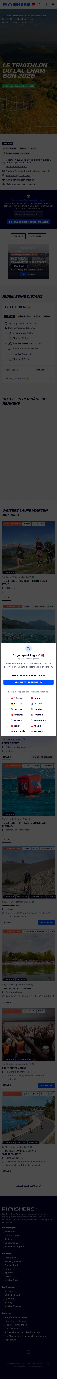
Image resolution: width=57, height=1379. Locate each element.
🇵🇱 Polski (36, 725)
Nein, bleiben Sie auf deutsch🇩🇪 (28, 675)
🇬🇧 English (16, 709)
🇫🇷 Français (17, 714)
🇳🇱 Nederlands (38, 720)
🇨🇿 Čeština (16, 698)
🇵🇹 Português (18, 731)
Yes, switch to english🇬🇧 (28, 682)
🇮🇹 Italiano (37, 714)
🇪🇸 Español (37, 709)
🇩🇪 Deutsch (16, 703)
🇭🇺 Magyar (16, 720)
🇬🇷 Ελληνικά (37, 703)
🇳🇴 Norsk (15, 725)
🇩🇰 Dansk (35, 698)
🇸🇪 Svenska (37, 731)
